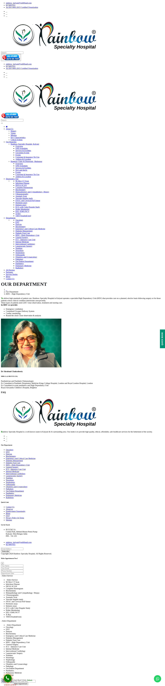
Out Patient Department (24, 261)
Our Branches (11, 142)
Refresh (29, 680)
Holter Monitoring (22, 209)
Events (18, 155)
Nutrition (18, 248)
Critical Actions (16, 140)
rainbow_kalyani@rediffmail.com (19, 3)
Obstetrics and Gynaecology (26, 257)
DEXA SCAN (21, 185)
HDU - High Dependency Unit (27, 235)
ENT (17, 222)
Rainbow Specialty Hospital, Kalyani (25, 144)
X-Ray (18, 214)
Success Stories (12, 274)
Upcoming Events (22, 153)
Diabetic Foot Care (22, 233)
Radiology (19, 268)
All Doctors (10, 270)
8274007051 (10, 5)
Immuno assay (20, 205)
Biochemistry (20, 190)
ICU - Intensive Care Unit (25, 240)
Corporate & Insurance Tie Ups (27, 157)
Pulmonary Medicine (23, 266)
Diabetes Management (23, 231)
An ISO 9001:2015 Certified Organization (22, 7)
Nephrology (20, 253)
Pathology (19, 259)
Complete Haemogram (24, 187)
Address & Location (23, 159)
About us (9, 509)
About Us (9, 129)
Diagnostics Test (12, 179)
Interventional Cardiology (25, 244)
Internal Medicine (22, 242)
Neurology (19, 250)
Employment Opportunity (15, 511)
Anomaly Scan (21, 196)
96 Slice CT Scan (22, 181)
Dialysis (18, 224)
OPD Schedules (21, 148)
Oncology (19, 220)
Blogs (8, 277)
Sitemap (9, 520)
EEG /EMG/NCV (22, 211)
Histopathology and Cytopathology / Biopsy (32, 192)
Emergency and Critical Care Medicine (30, 229)
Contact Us (10, 279)
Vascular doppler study (24, 198)
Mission (14, 135)
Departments (10, 218)
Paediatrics (19, 263)
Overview (19, 146)
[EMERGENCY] (8, 678)
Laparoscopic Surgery (23, 246)
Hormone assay (21, 203)
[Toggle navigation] (2, 123)
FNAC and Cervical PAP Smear (27, 201)
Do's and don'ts (21, 170)
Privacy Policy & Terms (15, 518)
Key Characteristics (18, 137)
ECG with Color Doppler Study (27, 207)
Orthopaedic (20, 255)
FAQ (8, 516)
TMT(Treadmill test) (23, 216)
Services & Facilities (23, 151)
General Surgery (21, 237)
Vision (13, 133)
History (13, 131)
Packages (9, 272)
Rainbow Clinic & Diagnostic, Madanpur (26, 161)
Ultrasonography (21, 194)
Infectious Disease (22, 183)
